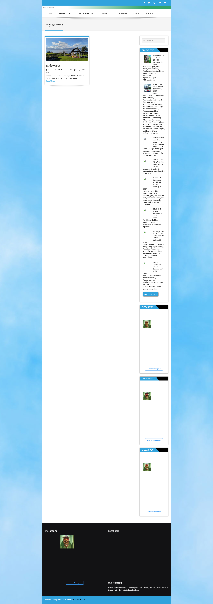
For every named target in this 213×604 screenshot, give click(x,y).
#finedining (156, 118)
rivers (154, 171)
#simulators (147, 75)
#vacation (153, 256)
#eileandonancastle (150, 109)
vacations (156, 133)
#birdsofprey (148, 98)
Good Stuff (122, 13)
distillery (146, 131)
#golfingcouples (149, 282)
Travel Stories (66, 13)
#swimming (147, 253)
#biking (151, 244)
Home (50, 13)
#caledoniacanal (149, 100)
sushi (145, 200)
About (136, 13)
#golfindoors (153, 69)
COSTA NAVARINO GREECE (157, 264)
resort (158, 198)
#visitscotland (156, 127)
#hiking (160, 247)
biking (150, 149)
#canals (160, 100)
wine (155, 289)
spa (153, 153)
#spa (159, 251)
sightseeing (147, 133)
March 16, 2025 (158, 162)
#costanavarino (149, 278)
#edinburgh (158, 107)
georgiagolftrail (149, 169)
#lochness (147, 122)
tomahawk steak (149, 202)
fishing (156, 149)
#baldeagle (147, 95)
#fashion (146, 222)
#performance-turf (150, 73)
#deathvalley (159, 244)
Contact (149, 13)
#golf (145, 69)
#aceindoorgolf (149, 67)
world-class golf (149, 155)
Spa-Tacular (105, 13)
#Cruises (158, 104)
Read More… (50, 81)
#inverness (156, 120)
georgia (156, 167)
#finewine (147, 120)
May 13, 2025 (158, 147)
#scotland (147, 127)
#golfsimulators (149, 71)
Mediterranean (149, 287)
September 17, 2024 (158, 270)
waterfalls (159, 153)
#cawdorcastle (148, 102)
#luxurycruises (157, 122)
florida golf (147, 193)
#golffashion (148, 225)
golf (161, 149)
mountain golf (154, 151)
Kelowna (53, 66)
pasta (145, 289)
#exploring (147, 247)
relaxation (147, 153)
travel (150, 289)
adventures (147, 129)
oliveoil (158, 287)
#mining (146, 249)
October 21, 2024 (152, 241)
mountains (147, 171)
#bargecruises (158, 95)
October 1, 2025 (158, 62)
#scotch (159, 124)
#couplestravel (149, 104)
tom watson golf (154, 200)
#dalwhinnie (148, 107)
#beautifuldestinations (152, 276)
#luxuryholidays (149, 124)
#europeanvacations (151, 113)
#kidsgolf (157, 225)
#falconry (147, 118)
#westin (146, 284)
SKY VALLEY (158, 160)
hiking (145, 151)
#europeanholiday (150, 111)
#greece (160, 282)
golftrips (153, 131)
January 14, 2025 (152, 188)
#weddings (147, 258)
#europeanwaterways (151, 115)
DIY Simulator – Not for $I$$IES (158, 58)
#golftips (159, 71)
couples (161, 129)
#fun (158, 67)
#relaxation (152, 251)
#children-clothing (150, 220)
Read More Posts (150, 294)
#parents (146, 227)
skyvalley (160, 171)
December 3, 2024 (157, 214)
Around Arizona (86, 13)
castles (155, 129)
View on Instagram (154, 369)
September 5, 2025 (158, 90)
